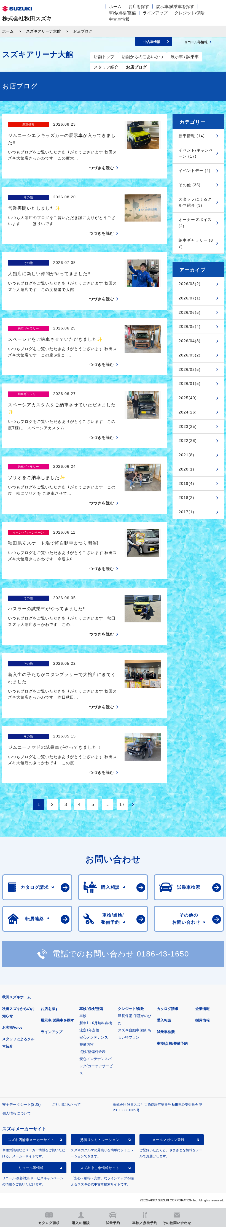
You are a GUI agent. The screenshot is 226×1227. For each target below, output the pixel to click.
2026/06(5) (190, 312)
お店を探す (138, 6)
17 (122, 804)
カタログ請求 (167, 1009)
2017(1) (186, 512)
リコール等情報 (31, 1168)
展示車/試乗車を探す (175, 6)
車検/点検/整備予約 (172, 1043)
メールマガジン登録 (168, 1140)
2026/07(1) (190, 298)
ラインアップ (155, 13)
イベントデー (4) (195, 170)
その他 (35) (190, 185)
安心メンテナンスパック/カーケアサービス (96, 1066)
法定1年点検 (89, 1030)
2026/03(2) (190, 355)
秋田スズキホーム (16, 997)
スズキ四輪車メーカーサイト (31, 1140)
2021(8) (186, 455)
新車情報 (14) (192, 136)
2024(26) (188, 412)
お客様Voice (12, 1027)
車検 (83, 1016)
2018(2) (186, 497)
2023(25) (188, 426)
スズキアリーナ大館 (43, 31)
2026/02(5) (190, 369)
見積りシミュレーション (99, 1140)
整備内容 (86, 1044)
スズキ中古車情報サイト (99, 1168)
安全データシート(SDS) (21, 1104)
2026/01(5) (190, 383)
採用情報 (202, 1020)
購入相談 (164, 1020)
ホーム (115, 6)
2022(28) (188, 440)
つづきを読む (101, 168)
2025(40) (188, 398)
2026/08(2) (190, 284)
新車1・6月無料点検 (95, 1023)
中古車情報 (119, 19)
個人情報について (16, 1113)
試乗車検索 (166, 1032)
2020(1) (186, 469)
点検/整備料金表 (92, 1052)
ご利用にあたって (66, 1104)
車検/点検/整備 (122, 13)
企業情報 (202, 1009)
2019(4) (186, 483)
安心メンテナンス (93, 1037)
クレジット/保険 (189, 13)
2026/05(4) (190, 326)
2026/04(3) (190, 341)
